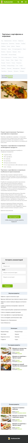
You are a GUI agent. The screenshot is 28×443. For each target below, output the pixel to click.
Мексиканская (9, 75)
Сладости (3, 339)
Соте (17, 65)
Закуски (17, 334)
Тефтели (3, 68)
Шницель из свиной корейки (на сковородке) (19, 365)
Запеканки (3, 49)
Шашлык (10, 71)
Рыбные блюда (10, 65)
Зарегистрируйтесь (14, 217)
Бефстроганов (7, 40)
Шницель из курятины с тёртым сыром (19, 357)
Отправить (7, 286)
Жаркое (18, 46)
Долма (13, 46)
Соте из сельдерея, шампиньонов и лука (11, 317)
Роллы (13, 62)
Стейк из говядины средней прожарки (11, 312)
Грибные (3, 46)
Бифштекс (20, 40)
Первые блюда (5, 331)
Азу (2, 40)
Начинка (15, 57)
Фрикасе (23, 68)
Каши (24, 49)
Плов (12, 60)
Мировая (17, 352)
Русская (17, 411)
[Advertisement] (14, 19)
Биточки (15, 40)
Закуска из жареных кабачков (18, 408)
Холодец (22, 71)
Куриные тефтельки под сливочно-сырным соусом (14, 299)
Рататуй (3, 62)
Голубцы (23, 43)
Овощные (20, 57)
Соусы (16, 339)
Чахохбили (3, 71)
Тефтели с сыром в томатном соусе (10, 296)
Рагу (21, 60)
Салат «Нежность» (5, 322)
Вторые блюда (19, 331)
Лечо (19, 51)
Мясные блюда (12, 54)
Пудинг (16, 60)
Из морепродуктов (17, 49)
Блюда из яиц (4, 43)
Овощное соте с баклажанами (9, 320)
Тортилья (9, 68)
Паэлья (7, 60)
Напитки (17, 336)
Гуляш (8, 46)
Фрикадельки (16, 68)
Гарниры (18, 43)
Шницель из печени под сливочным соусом (19, 349)
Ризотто (8, 62)
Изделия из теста (5, 336)
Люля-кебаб (4, 54)
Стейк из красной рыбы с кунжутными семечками (14, 309)
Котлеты (3, 51)
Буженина (11, 43)
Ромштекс (19, 62)
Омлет (2, 60)
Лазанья (15, 51)
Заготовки (3, 334)
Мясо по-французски (6, 57)
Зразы (9, 49)
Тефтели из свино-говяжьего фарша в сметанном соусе (13, 302)
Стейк (21, 65)
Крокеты (9, 51)
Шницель (16, 71)
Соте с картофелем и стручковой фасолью (12, 315)
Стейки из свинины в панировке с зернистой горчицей (12, 306)
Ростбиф (3, 65)
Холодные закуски (22, 412)
